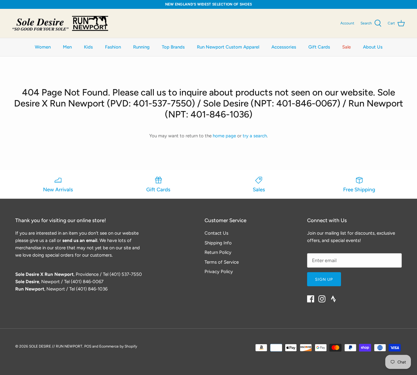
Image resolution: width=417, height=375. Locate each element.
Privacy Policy (219, 271)
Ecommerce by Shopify (118, 346)
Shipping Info (218, 243)
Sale (346, 47)
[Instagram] (321, 298)
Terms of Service (222, 262)
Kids (88, 47)
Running (141, 47)
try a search (255, 136)
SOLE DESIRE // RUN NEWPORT (55, 346)
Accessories (283, 47)
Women (43, 47)
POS (87, 346)
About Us (373, 47)
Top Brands (173, 47)
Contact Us (216, 233)
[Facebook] (310, 298)
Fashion (113, 47)
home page (224, 136)
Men (67, 47)
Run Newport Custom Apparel (228, 47)
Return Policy (218, 252)
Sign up (324, 279)
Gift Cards (319, 47)
